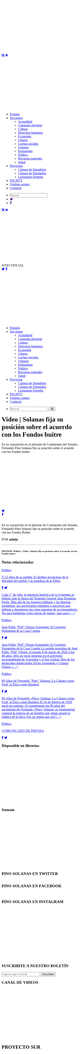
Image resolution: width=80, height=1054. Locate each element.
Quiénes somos (20, 184)
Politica (23, 154)
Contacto (16, 188)
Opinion (23, 147)
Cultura (23, 129)
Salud (21, 162)
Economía (24, 136)
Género (23, 140)
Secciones (16, 118)
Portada (15, 114)
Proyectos (16, 166)
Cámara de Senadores (32, 169)
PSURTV (16, 180)
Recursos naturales (30, 158)
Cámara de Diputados (32, 173)
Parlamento (25, 151)
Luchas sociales (28, 143)
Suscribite (48, 974)
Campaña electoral (30, 125)
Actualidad (25, 121)
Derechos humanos (30, 132)
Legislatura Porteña (30, 177)
